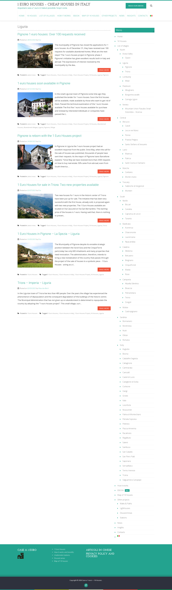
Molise (125, 307)
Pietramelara (130, 293)
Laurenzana (130, 237)
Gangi (125, 391)
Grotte (125, 395)
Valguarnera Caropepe (132, 480)
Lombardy (127, 77)
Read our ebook (135, 6)
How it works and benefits (64, 552)
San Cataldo (128, 452)
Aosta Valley (128, 53)
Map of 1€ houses (90, 15)
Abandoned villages (31, 127)
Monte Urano (130, 177)
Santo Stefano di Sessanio (136, 144)
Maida (127, 269)
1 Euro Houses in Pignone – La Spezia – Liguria (49, 234)
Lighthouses (125, 508)
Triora (105, 225)
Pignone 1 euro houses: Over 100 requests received (51, 34)
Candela (128, 209)
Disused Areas (126, 513)
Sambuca (126, 447)
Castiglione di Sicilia (130, 382)
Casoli (127, 125)
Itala (124, 400)
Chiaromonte (130, 232)
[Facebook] (86, 585)
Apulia (125, 200)
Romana (126, 340)
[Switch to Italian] (151, 16)
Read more (104, 70)
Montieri (128, 190)
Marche (126, 168)
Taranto (128, 218)
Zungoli (128, 302)
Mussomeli (127, 410)
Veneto (125, 104)
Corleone (126, 386)
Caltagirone (127, 363)
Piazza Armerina (129, 428)
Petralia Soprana (129, 419)
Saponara (127, 461)
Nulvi (125, 330)
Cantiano (129, 172)
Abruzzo (126, 121)
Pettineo (126, 424)
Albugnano (129, 90)
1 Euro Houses (51, 75)
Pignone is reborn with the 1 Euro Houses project (49, 135)
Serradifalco (128, 465)
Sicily (122, 345)
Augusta (126, 349)
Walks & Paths (126, 503)
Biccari (128, 204)
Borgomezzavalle (132, 94)
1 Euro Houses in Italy (64, 75)
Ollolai (125, 335)
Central (123, 117)
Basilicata (126, 224)
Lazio (125, 149)
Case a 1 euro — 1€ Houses (92, 580)
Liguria (99, 75)
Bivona (125, 353)
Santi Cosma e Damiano (135, 163)
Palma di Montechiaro (132, 414)
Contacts (143, 15)
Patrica (128, 158)
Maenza (128, 153)
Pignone (106, 75)
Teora (127, 297)
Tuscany (126, 182)
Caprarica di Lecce (133, 214)
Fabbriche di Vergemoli (134, 186)
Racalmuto (127, 433)
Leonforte (127, 405)
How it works (64, 15)
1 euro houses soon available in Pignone (44, 83)
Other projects (109, 15)
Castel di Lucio (129, 377)
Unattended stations (62, 555)
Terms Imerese (129, 470)
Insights (131, 15)
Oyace (127, 57)
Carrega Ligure (131, 99)
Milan (127, 81)
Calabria (126, 247)
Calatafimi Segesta (130, 358)
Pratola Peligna (131, 139)
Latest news (31, 75)
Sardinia (123, 317)
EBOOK (76, 15)
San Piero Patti (129, 456)
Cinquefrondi (130, 265)
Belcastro (129, 255)
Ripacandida (130, 241)
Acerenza (129, 227)
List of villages (47, 15)
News (121, 15)
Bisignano (129, 260)
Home (21, 15)
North (122, 49)
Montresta (127, 326)
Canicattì (126, 372)
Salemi (125, 442)
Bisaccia (128, 288)
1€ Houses (32, 15)
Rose (127, 274)
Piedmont (126, 86)
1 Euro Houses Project (80, 75)
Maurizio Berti (43, 288)
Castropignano (131, 311)
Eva (39, 40)
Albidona (128, 251)
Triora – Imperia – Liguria (34, 283)
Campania (127, 279)
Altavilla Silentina (132, 283)
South (122, 196)
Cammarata (127, 367)
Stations (123, 517)
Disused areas (59, 558)
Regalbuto (127, 437)
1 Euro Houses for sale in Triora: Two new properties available (58, 185)
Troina (125, 475)
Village (52, 127)
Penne (127, 135)
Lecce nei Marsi (131, 130)
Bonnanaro (127, 321)
